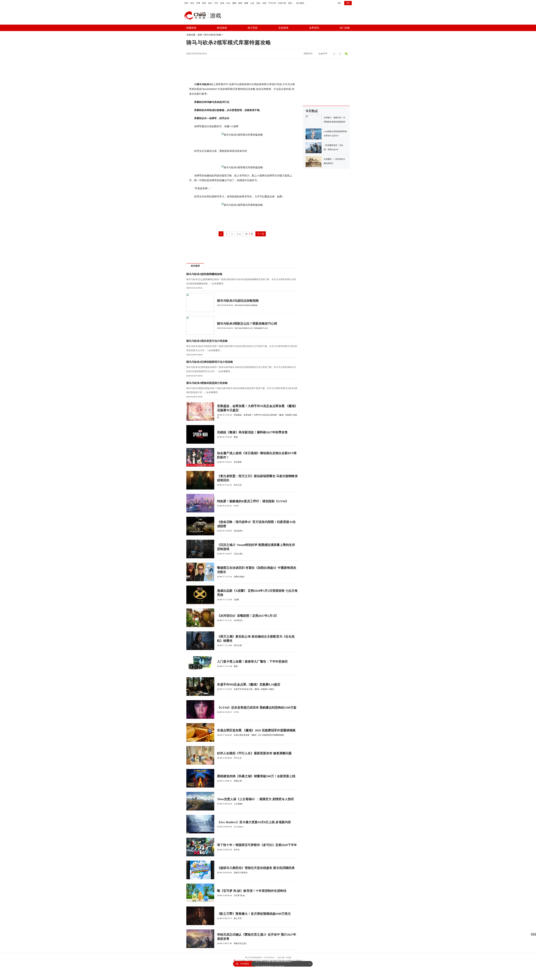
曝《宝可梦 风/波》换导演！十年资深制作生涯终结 (251, 891)
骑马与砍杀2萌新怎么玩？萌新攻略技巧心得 (247, 323)
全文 (239, 234)
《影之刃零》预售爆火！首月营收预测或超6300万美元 (254, 913)
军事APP (308, 53)
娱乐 (210, 3)
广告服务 (249, 961)
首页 (186, 3)
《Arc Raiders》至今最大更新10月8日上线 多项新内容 (254, 822)
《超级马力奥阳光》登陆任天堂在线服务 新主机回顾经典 (256, 868)
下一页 (260, 234)
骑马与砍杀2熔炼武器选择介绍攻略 (207, 382)
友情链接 (289, 961)
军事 (198, 3)
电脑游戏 (191, 27)
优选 (258, 3)
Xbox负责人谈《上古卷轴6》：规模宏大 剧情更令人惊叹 (255, 799)
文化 (228, 3)
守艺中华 (272, 3)
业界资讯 (314, 27)
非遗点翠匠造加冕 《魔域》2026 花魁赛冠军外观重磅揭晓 (256, 730)
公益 (252, 3)
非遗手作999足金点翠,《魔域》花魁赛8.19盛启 (248, 684)
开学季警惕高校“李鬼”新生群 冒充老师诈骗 (276, 964)
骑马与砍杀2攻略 (212, 35)
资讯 (192, 3)
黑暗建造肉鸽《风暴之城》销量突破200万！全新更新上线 (256, 776)
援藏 (234, 3)
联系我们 (257, 961)
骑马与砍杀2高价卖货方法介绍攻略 (207, 340)
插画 (240, 3)
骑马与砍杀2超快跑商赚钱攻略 (204, 274)
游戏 (222, 3)
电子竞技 (253, 27)
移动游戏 (222, 27)
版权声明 (273, 961)
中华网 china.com (196, 15)
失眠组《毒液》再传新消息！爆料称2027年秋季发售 (252, 432)
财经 (204, 3)
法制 (264, 3)
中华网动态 (298, 961)
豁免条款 (281, 961)
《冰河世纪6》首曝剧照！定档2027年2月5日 (247, 615)
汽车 (216, 3)
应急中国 (282, 3)
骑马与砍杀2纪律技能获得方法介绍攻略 (209, 361)
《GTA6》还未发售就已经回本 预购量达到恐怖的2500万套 (256, 707)
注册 (339, 3)
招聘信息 (265, 961)
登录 (348, 3)
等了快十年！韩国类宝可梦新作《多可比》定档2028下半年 (257, 845)
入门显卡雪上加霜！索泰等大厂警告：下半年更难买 (252, 661)
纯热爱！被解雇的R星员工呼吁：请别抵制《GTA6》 (253, 501)
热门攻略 (345, 27)
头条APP (322, 53)
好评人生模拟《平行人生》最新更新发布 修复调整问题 (254, 753)
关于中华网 (241, 961)
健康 (246, 3)
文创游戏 (283, 27)
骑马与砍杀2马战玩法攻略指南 (238, 300)
